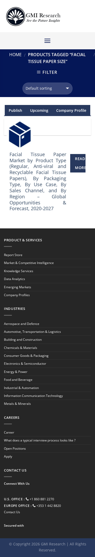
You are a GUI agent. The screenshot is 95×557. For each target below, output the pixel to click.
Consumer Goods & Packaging (26, 355)
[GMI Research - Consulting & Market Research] (33, 16)
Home (15, 54)
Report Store (13, 255)
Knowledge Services (18, 271)
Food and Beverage (18, 379)
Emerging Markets (17, 287)
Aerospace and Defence (21, 323)
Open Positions (15, 448)
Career (9, 432)
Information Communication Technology (33, 395)
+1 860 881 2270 (42, 499)
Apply (8, 456)
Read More (80, 163)
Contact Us (12, 512)
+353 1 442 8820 (48, 505)
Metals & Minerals (17, 403)
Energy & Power (15, 371)
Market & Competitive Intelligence (29, 263)
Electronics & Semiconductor (25, 363)
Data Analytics (14, 279)
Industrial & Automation (21, 388)
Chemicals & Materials (20, 347)
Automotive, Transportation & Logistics (32, 331)
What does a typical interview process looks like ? (39, 440)
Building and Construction (23, 339)
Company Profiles (17, 295)
